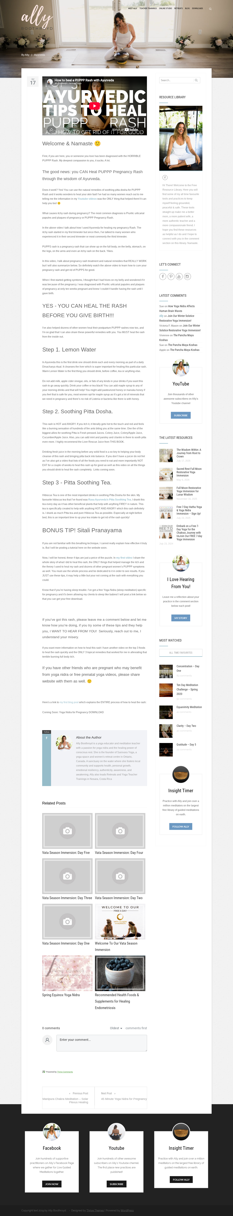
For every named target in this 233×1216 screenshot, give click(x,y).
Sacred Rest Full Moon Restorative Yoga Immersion (189, 472)
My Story (181, 617)
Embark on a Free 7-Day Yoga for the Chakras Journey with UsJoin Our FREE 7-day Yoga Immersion (189, 532)
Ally (27, 55)
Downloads (197, 8)
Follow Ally (180, 826)
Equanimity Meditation (189, 707)
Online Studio (165, 8)
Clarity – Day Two (186, 725)
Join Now (51, 1184)
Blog (187, 8)
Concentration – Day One (188, 668)
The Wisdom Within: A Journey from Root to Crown (189, 453)
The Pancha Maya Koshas (182, 345)
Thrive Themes (95, 1210)
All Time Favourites (180, 652)
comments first (136, 1028)
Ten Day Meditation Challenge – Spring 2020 (187, 689)
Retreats (178, 8)
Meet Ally (132, 8)
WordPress (127, 1210)
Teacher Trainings (148, 8)
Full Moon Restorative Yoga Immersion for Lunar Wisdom (189, 491)
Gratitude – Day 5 (186, 744)
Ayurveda (39, 55)
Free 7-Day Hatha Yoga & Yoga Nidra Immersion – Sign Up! (189, 510)
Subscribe (181, 415)
